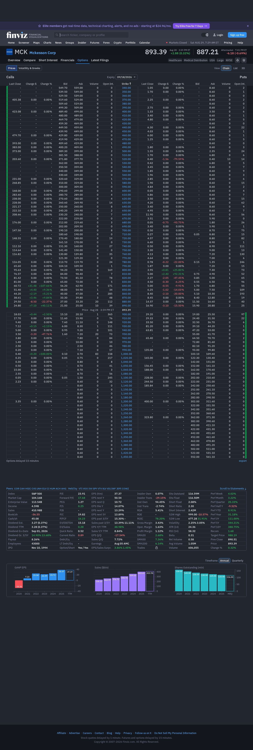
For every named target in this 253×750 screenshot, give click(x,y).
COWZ (125, 488)
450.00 (126, 131)
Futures (94, 42)
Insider (82, 42)
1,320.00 (126, 429)
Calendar (144, 42)
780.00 (126, 262)
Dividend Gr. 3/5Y (18, 535)
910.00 (126, 318)
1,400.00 (126, 448)
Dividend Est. (15, 522)
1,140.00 (126, 385)
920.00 (126, 322)
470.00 (126, 139)
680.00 (126, 222)
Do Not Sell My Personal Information (175, 733)
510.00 (126, 155)
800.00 (126, 269)
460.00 (126, 135)
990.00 (126, 349)
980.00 (126, 345)
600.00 (126, 190)
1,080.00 (126, 373)
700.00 (126, 230)
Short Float (175, 501)
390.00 (126, 107)
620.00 (126, 198)
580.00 (126, 182)
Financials (67, 60)
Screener (24, 42)
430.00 (126, 123)
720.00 (126, 238)
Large (220, 60)
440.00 (126, 127)
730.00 (126, 242)
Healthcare (175, 60)
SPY (95, 488)
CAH (22, 488)
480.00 (126, 143)
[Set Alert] (237, 60)
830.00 (126, 281)
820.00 (126, 277)
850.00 (126, 289)
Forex (106, 42)
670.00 (126, 218)
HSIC (28, 488)
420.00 (126, 119)
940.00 (126, 330)
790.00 (126, 265)
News (58, 42)
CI (48, 488)
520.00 (126, 159)
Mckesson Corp (42, 52)
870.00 (126, 297)
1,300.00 (126, 425)
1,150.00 (126, 389)
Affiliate (61, 733)
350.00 (126, 91)
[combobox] (91, 35)
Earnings (96, 543)
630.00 (126, 202)
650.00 (126, 210)
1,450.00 (126, 456)
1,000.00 (126, 353)
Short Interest (48, 60)
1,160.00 (126, 393)
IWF (113, 488)
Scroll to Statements (232, 488)
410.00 (126, 115)
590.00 (126, 186)
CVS (34, 488)
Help (240, 42)
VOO (85, 488)
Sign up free (237, 34)
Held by (72, 488)
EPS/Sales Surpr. (101, 547)
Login (220, 34)
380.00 (126, 103)
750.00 (126, 250)
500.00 (126, 151)
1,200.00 (126, 401)
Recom (215, 531)
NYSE (229, 60)
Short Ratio (175, 506)
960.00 (126, 338)
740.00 (126, 246)
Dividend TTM (16, 526)
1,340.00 (126, 433)
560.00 (126, 174)
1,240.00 (126, 409)
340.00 (126, 87)
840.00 (126, 285)
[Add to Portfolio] (244, 60)
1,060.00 (126, 369)
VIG (109, 488)
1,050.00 (126, 365)
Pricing (228, 42)
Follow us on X (143, 733)
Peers (9, 488)
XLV (104, 488)
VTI (80, 488)
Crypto (118, 42)
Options (82, 60)
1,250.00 (126, 413)
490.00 (126, 147)
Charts (47, 42)
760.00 (126, 254)
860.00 (126, 293)
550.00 (126, 170)
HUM (52, 488)
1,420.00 (126, 452)
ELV (44, 488)
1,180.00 (126, 397)
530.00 (126, 163)
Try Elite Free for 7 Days (189, 26)
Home (11, 42)
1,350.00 (126, 437)
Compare (30, 60)
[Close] (248, 26)
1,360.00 (126, 441)
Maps (36, 42)
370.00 (126, 99)
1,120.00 (126, 381)
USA (212, 60)
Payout (12, 539)
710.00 (126, 234)
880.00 (126, 301)
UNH (39, 488)
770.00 (126, 258)
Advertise (74, 733)
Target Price (218, 535)
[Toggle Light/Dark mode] (205, 35)
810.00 (126, 273)
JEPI (118, 488)
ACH (58, 488)
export (243, 460)
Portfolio (130, 42)
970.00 (126, 342)
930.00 (126, 326)
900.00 (126, 314)
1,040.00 (126, 361)
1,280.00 (126, 421)
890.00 (126, 305)
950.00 (126, 334)
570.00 (126, 178)
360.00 (126, 95)
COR (16, 488)
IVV (90, 488)
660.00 (126, 214)
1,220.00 (126, 405)
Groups (69, 42)
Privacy (128, 733)
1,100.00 (126, 377)
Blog (109, 733)
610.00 (126, 194)
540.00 (126, 166)
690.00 (126, 226)
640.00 (126, 206)
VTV (100, 488)
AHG (63, 488)
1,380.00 (126, 444)
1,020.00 (126, 357)
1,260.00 (126, 417)
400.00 (126, 111)
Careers (87, 733)
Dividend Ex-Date (18, 531)
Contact (99, 733)
